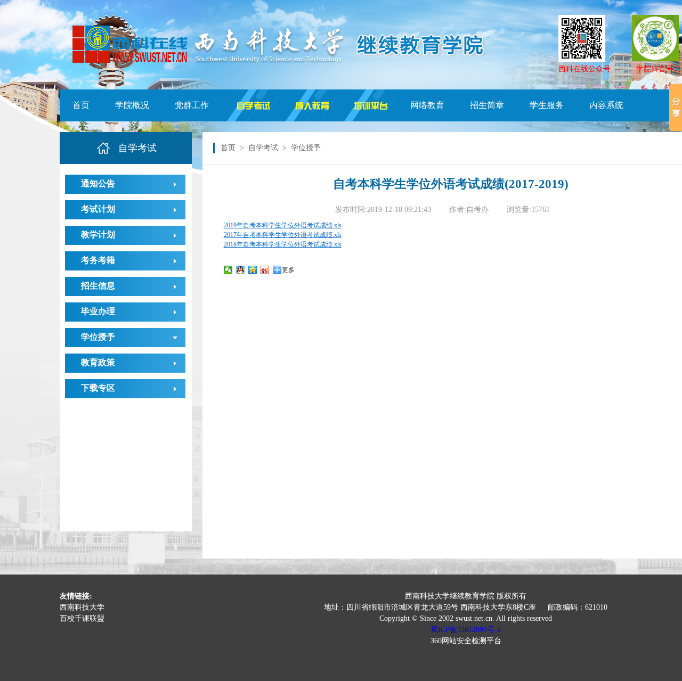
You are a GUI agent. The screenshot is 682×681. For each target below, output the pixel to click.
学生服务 (547, 105)
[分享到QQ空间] (252, 270)
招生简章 (487, 105)
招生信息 (98, 285)
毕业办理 (98, 311)
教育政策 (98, 362)
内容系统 (606, 105)
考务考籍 (98, 260)
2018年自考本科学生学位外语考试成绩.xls (283, 244)
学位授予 (98, 336)
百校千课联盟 (82, 618)
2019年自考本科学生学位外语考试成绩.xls (283, 225)
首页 (81, 105)
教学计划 (98, 234)
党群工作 (192, 105)
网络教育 (427, 105)
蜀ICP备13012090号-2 (466, 630)
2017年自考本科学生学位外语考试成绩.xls (283, 235)
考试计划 (98, 209)
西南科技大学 (82, 607)
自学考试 (263, 148)
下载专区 (98, 387)
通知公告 (98, 183)
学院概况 (132, 105)
